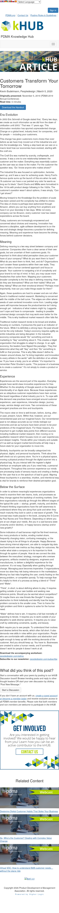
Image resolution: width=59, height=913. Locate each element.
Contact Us (23, 15)
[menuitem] (11, 15)
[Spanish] (16, 2)
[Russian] (13, 2)
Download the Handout (13, 107)
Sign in (53, 10)
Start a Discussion (10, 689)
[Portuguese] (11, 2)
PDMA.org (10, 15)
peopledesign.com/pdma (12, 655)
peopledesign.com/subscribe (43, 658)
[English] (1, 2)
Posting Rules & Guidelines (43, 15)
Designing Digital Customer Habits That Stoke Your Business (29, 811)
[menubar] (31, 15)
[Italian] (8, 2)
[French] (3, 2)
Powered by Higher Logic (29, 894)
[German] (6, 2)
